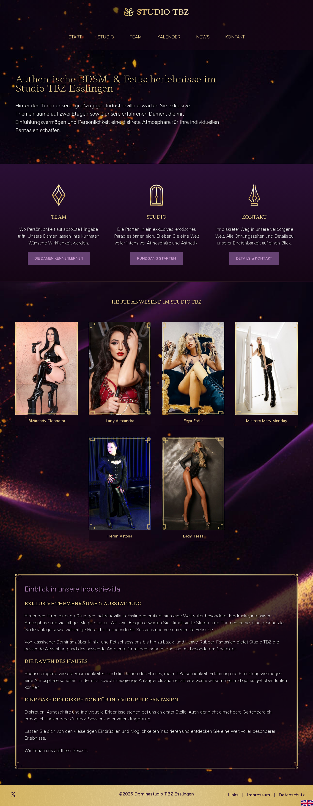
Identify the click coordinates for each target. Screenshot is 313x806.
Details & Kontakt (254, 258)
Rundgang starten (156, 258)
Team (136, 37)
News (203, 37)
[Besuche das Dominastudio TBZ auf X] (13, 795)
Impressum (258, 795)
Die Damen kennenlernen (58, 258)
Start (75, 37)
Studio (105, 37)
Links (233, 795)
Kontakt (235, 37)
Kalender (169, 37)
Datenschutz (292, 795)
